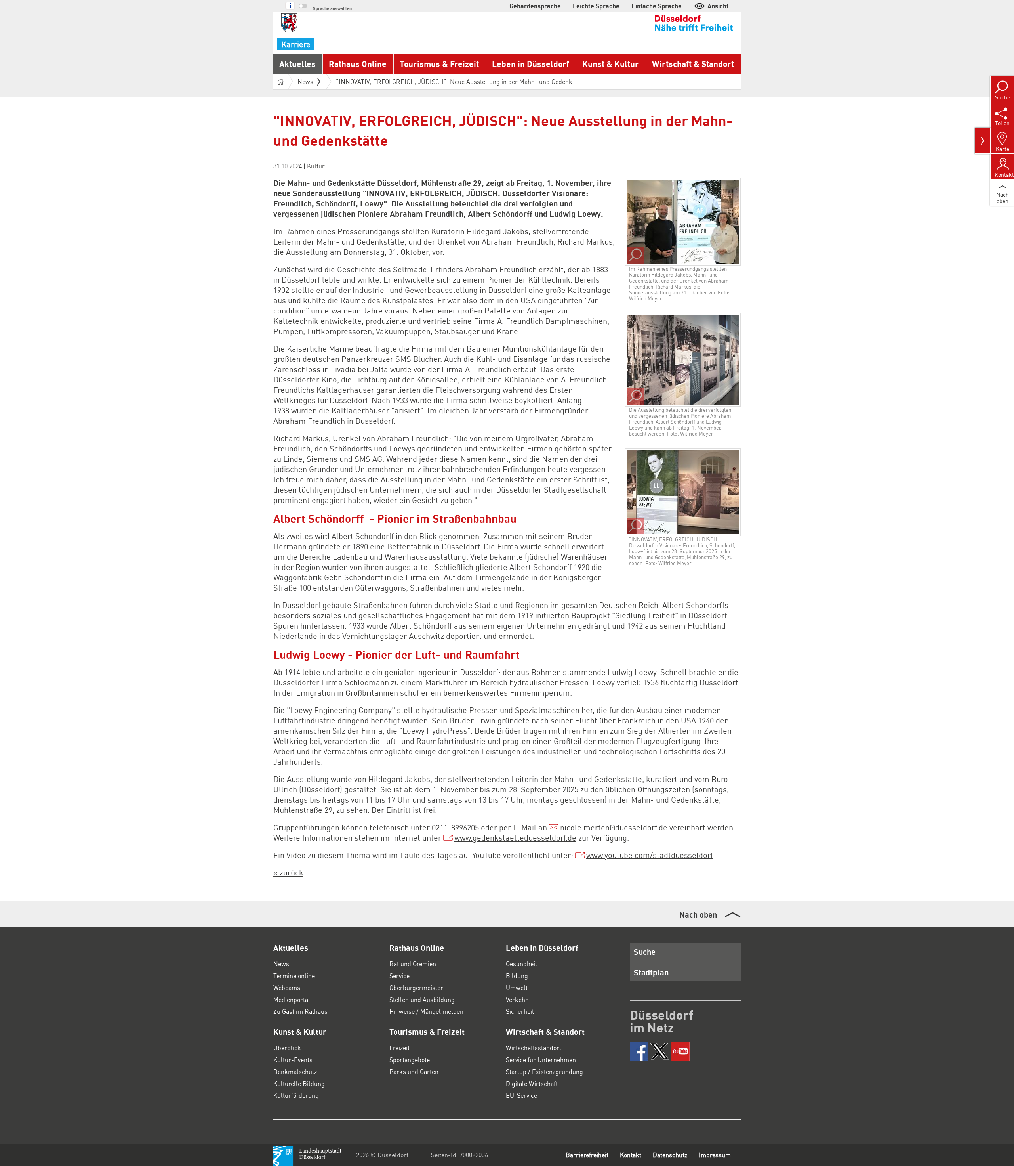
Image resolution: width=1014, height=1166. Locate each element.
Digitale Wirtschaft (532, 1083)
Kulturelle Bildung (299, 1083)
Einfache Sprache (656, 6)
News (281, 964)
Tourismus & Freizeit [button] (439, 63)
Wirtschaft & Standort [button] (693, 63)
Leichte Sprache (596, 6)
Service (399, 975)
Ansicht (718, 6)
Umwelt (517, 987)
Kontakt (630, 1155)
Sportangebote (409, 1059)
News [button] (305, 81)
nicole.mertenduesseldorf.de (613, 827)
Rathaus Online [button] (358, 63)
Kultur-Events (293, 1059)
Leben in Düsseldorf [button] (530, 63)
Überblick (287, 1048)
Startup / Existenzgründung (544, 1071)
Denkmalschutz (295, 1071)
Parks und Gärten (413, 1071)
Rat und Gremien (412, 964)
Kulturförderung (296, 1095)
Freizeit (399, 1048)
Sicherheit (520, 1011)
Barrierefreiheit (587, 1155)
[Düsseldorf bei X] (659, 1051)
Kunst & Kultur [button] (610, 63)
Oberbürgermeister (416, 987)
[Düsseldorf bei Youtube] (680, 1051)
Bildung (517, 975)
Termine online (294, 975)
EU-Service (521, 1095)
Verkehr (517, 999)
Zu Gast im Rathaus (300, 1011)
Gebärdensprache (535, 6)
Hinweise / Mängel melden (426, 1011)
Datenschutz (670, 1155)
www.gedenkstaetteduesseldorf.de (515, 837)
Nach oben (698, 914)
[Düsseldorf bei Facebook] (639, 1051)
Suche (645, 951)
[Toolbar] (983, 141)
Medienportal (291, 999)
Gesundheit (521, 964)
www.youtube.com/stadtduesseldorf (649, 855)
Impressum (715, 1155)
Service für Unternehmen (541, 1059)
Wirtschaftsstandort (533, 1048)
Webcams (286, 987)
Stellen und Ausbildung (422, 999)
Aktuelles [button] (297, 63)
